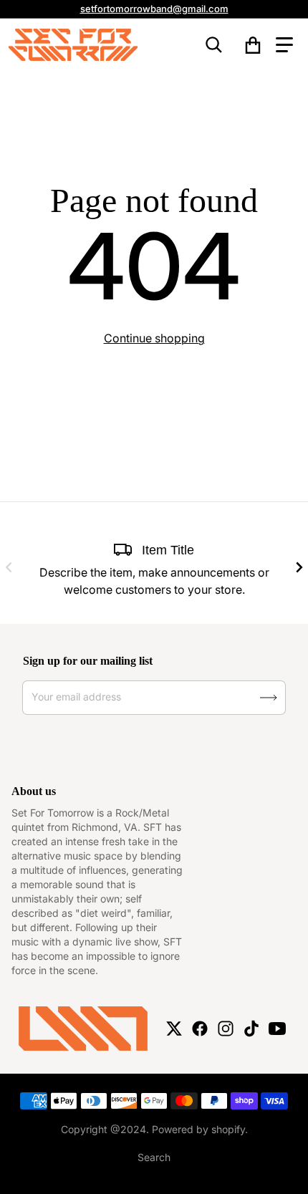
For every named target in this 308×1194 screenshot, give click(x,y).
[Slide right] (299, 567)
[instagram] (226, 1028)
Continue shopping (154, 338)
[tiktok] (251, 1028)
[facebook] (200, 1028)
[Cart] (253, 45)
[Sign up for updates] (269, 698)
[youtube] (277, 1028)
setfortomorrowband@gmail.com (154, 8)
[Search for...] (214, 45)
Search (154, 1157)
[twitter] (174, 1028)
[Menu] (284, 45)
